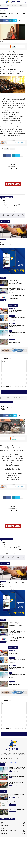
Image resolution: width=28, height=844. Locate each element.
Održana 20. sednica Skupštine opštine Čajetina (16, 325)
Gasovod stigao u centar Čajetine (17, 809)
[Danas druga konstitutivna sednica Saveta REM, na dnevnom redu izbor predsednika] (4, 291)
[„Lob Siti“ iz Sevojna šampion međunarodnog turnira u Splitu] (4, 777)
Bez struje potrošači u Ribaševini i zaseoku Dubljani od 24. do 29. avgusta (17, 334)
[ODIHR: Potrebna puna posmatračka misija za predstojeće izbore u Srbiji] (4, 283)
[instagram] (11, 168)
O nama (4, 842)
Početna (1, 5)
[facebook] (9, 168)
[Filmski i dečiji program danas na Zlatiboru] (4, 804)
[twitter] (16, 168)
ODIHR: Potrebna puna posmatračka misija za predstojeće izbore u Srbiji (15, 282)
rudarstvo (12, 148)
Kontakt (8, 841)
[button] (25, 2)
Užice (10, 330)
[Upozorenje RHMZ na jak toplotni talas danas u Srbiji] (4, 318)
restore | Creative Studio (11, 762)
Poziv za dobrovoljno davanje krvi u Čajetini (17, 783)
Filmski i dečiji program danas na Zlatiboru (16, 802)
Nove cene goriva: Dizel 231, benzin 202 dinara (12, 241)
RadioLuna (5, 16)
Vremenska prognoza (6, 197)
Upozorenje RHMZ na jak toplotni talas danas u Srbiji (17, 318)
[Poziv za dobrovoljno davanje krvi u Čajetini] (4, 785)
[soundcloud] (14, 168)
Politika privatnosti (19, 842)
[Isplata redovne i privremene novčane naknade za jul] (4, 342)
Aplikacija (25, 841)
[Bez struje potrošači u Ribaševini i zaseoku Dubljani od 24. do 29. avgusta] (4, 333)
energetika (6, 148)
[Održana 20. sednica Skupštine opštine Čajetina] (4, 326)
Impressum (13, 841)
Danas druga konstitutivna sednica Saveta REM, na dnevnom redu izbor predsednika (17, 289)
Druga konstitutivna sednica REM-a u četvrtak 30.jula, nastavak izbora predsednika (17, 297)
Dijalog (2, 284)
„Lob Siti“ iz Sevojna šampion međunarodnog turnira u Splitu (16, 775)
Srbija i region (7, 5)
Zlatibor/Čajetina (12, 323)
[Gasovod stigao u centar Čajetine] (4, 812)
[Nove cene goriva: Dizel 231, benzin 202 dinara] (4, 311)
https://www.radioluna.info (13, 166)
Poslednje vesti (5, 221)
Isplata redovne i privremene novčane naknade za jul (16, 341)
